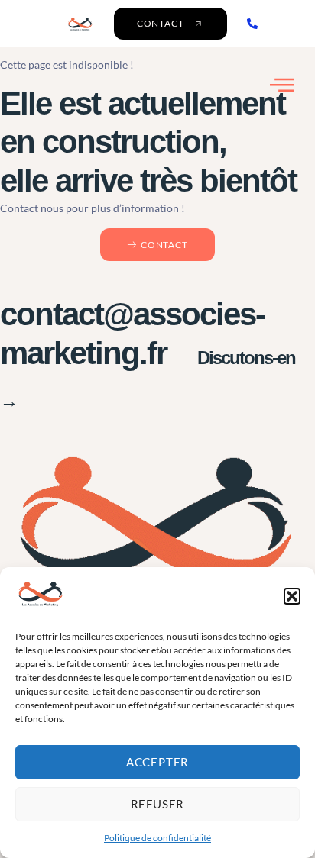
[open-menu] (281, 85)
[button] (292, 596)
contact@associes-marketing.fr (147, 353)
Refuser (158, 804)
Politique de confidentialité (157, 837)
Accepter (157, 762)
